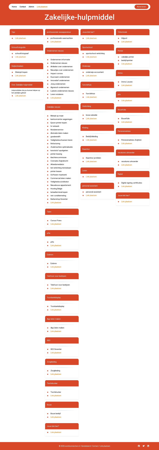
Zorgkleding (55, 371)
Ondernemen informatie (60, 60)
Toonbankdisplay (57, 306)
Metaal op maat (57, 116)
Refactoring (55, 143)
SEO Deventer (56, 349)
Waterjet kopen (21, 72)
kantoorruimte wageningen (61, 119)
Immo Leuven (127, 82)
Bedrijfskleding (92, 136)
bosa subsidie (91, 115)
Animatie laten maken (59, 133)
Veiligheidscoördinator (60, 182)
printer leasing (56, 154)
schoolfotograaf (22, 53)
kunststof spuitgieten (59, 150)
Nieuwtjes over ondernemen (62, 70)
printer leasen (56, 171)
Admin (31, 7)
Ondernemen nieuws (59, 63)
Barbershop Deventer (59, 199)
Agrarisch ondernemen (60, 87)
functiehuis (90, 93)
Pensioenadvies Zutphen (131, 140)
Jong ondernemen (58, 84)
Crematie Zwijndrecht (59, 161)
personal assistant (93, 192)
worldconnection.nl (72, 446)
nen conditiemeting (58, 196)
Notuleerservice (57, 130)
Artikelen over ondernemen (62, 66)
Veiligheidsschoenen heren (61, 140)
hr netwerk (55, 126)
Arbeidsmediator (57, 164)
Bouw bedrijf (56, 413)
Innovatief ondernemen (60, 80)
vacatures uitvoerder (129, 161)
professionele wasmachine (62, 38)
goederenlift (55, 136)
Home (14, 7)
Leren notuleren (57, 94)
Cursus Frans (56, 220)
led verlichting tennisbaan (61, 168)
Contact (23, 7)
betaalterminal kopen (59, 192)
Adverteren (141, 7)
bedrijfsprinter (127, 60)
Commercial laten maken (61, 178)
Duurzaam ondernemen (60, 77)
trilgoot (124, 38)
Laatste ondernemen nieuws (62, 91)
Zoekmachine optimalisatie (62, 147)
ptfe (52, 242)
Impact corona (57, 73)
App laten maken (57, 328)
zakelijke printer (127, 57)
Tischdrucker (56, 392)
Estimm (54, 263)
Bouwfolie (125, 118)
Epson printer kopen (59, 123)
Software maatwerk (59, 175)
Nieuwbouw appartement (61, 185)
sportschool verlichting (95, 53)
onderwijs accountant (95, 72)
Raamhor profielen (93, 158)
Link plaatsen (42, 7)
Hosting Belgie (56, 189)
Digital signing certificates (131, 183)
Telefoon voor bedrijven (60, 285)
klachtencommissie (58, 157)
